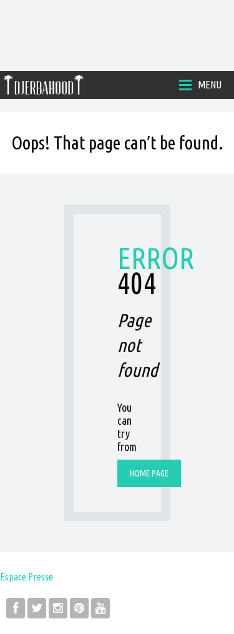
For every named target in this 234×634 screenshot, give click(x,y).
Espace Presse (26, 576)
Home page (149, 473)
